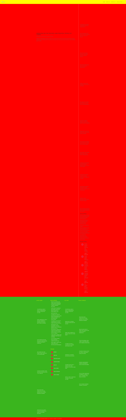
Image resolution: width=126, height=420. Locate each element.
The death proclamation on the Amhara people (86, 267)
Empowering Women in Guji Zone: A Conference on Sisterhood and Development (84, 229)
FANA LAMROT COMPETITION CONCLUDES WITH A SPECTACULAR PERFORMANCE (56, 343)
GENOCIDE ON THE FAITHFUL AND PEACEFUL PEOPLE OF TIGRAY (54, 33)
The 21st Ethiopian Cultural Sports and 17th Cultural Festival (86, 247)
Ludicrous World (56, 361)
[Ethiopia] (85, 11)
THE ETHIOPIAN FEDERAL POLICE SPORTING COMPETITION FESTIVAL (55, 339)
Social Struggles (50, 36)
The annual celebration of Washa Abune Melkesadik (86, 275)
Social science (56, 368)
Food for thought (56, 358)
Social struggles (56, 371)
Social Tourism (56, 374)
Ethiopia (39, 36)
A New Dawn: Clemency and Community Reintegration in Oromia (56, 336)
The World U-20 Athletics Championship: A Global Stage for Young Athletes (85, 233)
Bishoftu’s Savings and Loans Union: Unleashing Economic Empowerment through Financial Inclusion (56, 304)
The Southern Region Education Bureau (86, 286)
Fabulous (55, 355)
